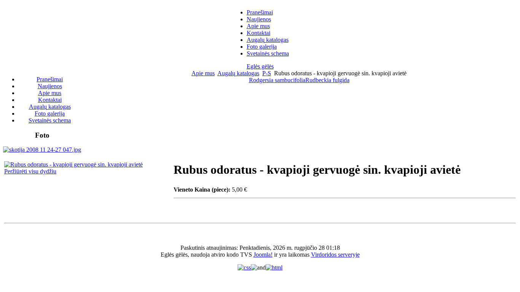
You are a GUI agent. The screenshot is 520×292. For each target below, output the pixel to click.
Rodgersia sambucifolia (277, 80)
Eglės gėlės (260, 66)
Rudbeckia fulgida (327, 80)
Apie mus (203, 73)
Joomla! (263, 254)
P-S (266, 73)
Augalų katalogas (238, 73)
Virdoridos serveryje (335, 254)
